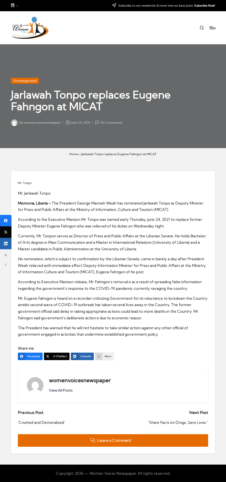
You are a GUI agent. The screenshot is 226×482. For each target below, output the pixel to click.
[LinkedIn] (5, 243)
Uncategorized (25, 81)
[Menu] (212, 27)
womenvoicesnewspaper (80, 380)
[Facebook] (5, 220)
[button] (61, 390)
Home (73, 154)
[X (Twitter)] (5, 232)
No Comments (111, 123)
